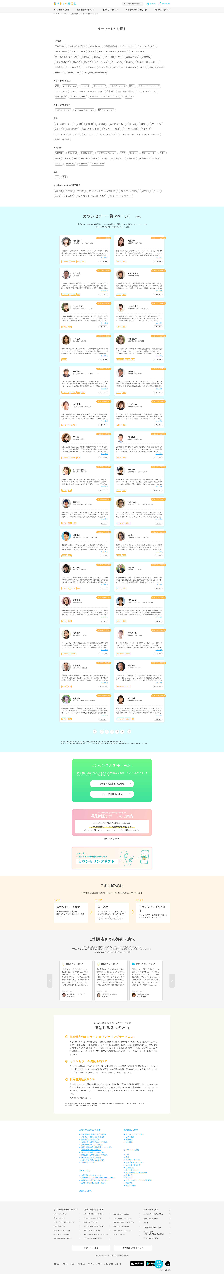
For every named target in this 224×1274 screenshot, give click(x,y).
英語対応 (58, 191)
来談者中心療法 (95, 46)
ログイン (153, 4)
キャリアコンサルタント (106, 153)
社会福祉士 (133, 153)
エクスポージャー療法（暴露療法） (113, 51)
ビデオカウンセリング (86, 10)
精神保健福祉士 (87, 153)
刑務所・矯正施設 (62, 140)
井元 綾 (76, 437)
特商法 (72, 1264)
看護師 (122, 153)
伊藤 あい (131, 241)
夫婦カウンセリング (63, 110)
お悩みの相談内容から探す (89, 1130)
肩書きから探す (85, 1191)
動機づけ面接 (60, 97)
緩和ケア (143, 124)
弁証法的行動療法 (62, 62)
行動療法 (96, 57)
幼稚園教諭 (83, 164)
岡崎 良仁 (131, 567)
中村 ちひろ (132, 502)
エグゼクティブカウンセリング (67, 134)
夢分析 (132, 86)
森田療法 (160, 67)
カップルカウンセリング (84, 110)
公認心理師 (72, 153)
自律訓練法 (146, 57)
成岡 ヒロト (132, 666)
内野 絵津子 (77, 241)
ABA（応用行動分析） (126, 91)
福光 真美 (76, 633)
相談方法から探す (131, 1130)
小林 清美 (131, 470)
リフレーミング (99, 86)
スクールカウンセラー (64, 124)
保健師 (57, 158)
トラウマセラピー (78, 51)
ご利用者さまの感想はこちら (80, 1098)
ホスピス (58, 129)
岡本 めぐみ (132, 633)
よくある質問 (108, 1264)
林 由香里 (76, 404)
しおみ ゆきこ (78, 306)
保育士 (162, 153)
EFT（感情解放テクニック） (66, 57)
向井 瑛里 (76, 339)
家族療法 (58, 67)
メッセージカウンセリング (136, 10)
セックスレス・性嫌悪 (129, 191)
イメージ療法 (116, 62)
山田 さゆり (132, 600)
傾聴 (57, 86)
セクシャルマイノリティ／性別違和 (102, 191)
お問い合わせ (81, 1264)
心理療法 (57, 41)
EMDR (92, 51)
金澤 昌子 (76, 698)
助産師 (67, 158)
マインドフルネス (70, 86)
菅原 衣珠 (76, 600)
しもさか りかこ (134, 306)
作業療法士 (118, 158)
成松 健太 (76, 273)
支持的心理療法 (112, 46)
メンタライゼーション (148, 91)
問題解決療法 (89, 67)
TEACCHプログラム (78, 97)
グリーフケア (156, 124)
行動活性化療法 (130, 67)
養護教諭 (58, 164)
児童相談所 (101, 124)
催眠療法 (129, 62)
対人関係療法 (104, 67)
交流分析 (110, 91)
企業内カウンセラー (117, 124)
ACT (120, 57)
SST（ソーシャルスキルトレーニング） (87, 91)
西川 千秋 (131, 698)
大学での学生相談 (131, 129)
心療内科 (89, 124)
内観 (151, 67)
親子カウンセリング (106, 110)
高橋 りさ (76, 502)
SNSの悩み (68, 196)
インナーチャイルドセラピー (120, 196)
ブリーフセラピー (129, 46)
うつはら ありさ (79, 470)
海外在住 (132, 124)
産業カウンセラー (149, 153)
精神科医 (84, 158)
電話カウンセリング (110, 10)
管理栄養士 (105, 158)
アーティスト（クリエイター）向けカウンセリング (139, 134)
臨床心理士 (59, 153)
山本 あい (76, 535)
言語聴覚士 (156, 158)
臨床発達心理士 (98, 164)
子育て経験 (146, 129)
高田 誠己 (131, 437)
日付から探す (84, 1171)
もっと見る (104, 257)
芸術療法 (87, 62)
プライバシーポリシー (95, 1264)
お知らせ (118, 1264)
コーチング (85, 86)
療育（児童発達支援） (91, 129)
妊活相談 (69, 191)
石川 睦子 (131, 535)
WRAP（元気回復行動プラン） (67, 73)
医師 (75, 158)
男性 (64, 177)
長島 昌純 (76, 666)
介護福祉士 (143, 158)
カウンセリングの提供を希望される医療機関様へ (112, 1255)
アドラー (156, 191)
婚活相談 (80, 191)
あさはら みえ (133, 273)
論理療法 (116, 67)
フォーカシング (61, 91)
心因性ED (145, 191)
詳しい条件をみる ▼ (112, 839)
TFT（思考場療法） (138, 51)
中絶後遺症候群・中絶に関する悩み (91, 196)
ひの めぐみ (132, 404)
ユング (57, 196)
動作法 (142, 67)
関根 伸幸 (76, 371)
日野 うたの (132, 339)
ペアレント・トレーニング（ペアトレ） (105, 97)
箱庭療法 (76, 62)
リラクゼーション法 (117, 86)
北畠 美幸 (76, 567)
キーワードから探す (131, 1150)
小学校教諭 (70, 164)
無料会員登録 (166, 4)
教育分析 (128, 97)
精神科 (79, 124)
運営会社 (56, 1264)
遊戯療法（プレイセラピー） (148, 62)
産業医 (94, 158)
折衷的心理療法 (61, 51)
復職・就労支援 (72, 129)
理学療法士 (131, 158)
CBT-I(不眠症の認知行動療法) (95, 73)
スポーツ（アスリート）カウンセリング (99, 134)
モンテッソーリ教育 (112, 129)
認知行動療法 (60, 46)
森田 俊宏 (131, 371)
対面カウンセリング (162, 10)
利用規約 (64, 1264)
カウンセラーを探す (61, 10)
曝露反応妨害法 (132, 57)
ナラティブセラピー (148, 46)
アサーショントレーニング (148, 86)
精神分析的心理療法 (77, 46)
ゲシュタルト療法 (73, 67)
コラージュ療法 (101, 62)
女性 (57, 177)
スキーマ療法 (109, 57)
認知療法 (85, 57)
